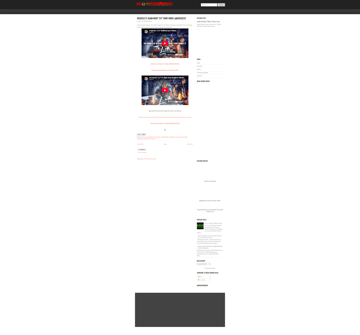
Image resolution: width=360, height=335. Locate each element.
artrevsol (144, 137)
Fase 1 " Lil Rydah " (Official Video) (213, 223)
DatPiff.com (210, 211)
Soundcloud (167, 117)
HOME (198, 63)
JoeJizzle (177, 137)
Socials (144, 117)
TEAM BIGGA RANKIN (202, 73)
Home (165, 144)
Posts (200, 277)
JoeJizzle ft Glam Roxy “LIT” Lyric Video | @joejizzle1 (161, 18)
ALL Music (149, 117)
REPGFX (179, 331)
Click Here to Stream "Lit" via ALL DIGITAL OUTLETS (165, 64)
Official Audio (181, 117)
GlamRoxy (172, 137)
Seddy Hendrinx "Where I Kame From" (208, 21)
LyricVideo (184, 137)
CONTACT (199, 76)
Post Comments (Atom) (150, 159)
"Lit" (154, 117)
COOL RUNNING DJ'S (193, 329)
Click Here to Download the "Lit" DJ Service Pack (165, 70)
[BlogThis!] (139, 134)
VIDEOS (199, 69)
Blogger (213, 268)
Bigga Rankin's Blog (176, 329)
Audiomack (174, 117)
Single (145, 139)
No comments (152, 139)
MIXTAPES (199, 66)
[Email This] (138, 134)
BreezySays (157, 137)
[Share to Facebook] (143, 134)
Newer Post (140, 144)
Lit (181, 137)
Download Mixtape (202, 210)
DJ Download (159, 117)
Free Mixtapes (212, 210)
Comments (202, 280)
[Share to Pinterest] (145, 134)
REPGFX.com (185, 331)
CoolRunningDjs (165, 137)
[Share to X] (141, 134)
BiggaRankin (150, 137)
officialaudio (140, 139)
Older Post (190, 144)
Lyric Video (188, 117)
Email (140, 117)
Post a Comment (142, 152)
